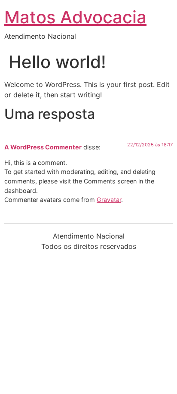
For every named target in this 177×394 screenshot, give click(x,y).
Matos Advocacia (75, 17)
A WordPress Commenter (43, 147)
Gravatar (109, 199)
